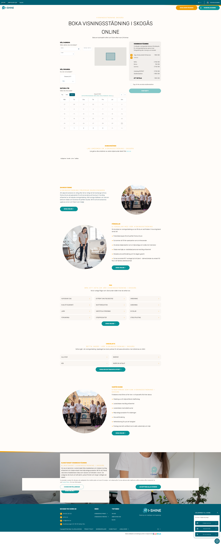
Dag (62, 94)
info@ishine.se (67, 520)
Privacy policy (88, 529)
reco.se (128, 151)
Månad (72, 94)
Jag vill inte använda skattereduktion (143, 84)
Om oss (3, 2)
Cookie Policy (113, 529)
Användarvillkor (101, 529)
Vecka (67, 94)
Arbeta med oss (12, 2)
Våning (62, 52)
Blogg (21, 2)
